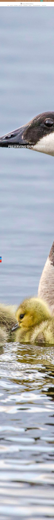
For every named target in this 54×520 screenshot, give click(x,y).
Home (8, 5)
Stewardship (25, 5)
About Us (11, 5)
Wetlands (16, 5)
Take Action (44, 5)
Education (20, 5)
